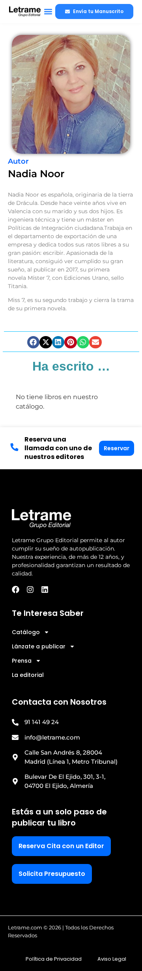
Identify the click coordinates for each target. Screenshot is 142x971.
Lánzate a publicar (38, 646)
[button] (47, 11)
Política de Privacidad (54, 959)
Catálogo (26, 632)
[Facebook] (15, 589)
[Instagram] (30, 589)
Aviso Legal (111, 959)
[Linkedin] (45, 589)
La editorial (28, 675)
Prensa (22, 661)
